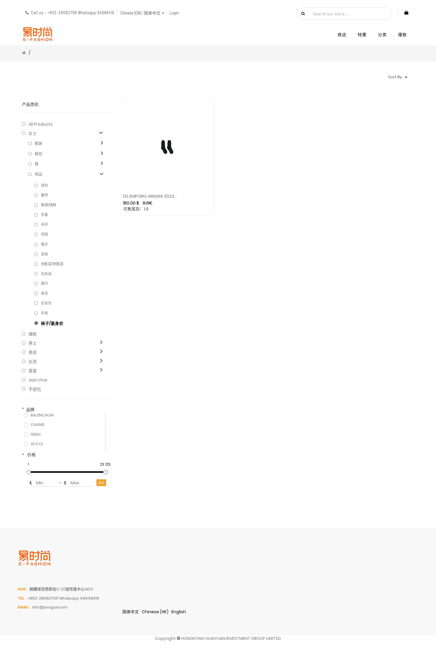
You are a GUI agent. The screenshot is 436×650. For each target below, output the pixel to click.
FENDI (36, 434)
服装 (38, 143)
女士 (32, 133)
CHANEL (38, 424)
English (178, 612)
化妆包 (46, 303)
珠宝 (44, 293)
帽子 (44, 244)
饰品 (38, 174)
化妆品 (46, 273)
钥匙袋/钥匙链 (52, 263)
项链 (44, 234)
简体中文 (130, 612)
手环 (44, 224)
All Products (40, 124)
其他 (44, 254)
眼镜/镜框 (48, 204)
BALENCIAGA (42, 415)
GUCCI (37, 444)
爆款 (32, 334)
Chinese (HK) (155, 612)
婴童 (32, 371)
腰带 (44, 195)
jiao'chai (37, 380)
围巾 (44, 283)
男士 (32, 343)
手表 (44, 313)
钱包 (44, 185)
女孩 (32, 362)
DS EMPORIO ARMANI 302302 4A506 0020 (150, 196)
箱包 (38, 153)
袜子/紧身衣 (52, 323)
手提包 (34, 389)
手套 (44, 214)
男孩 (32, 352)
